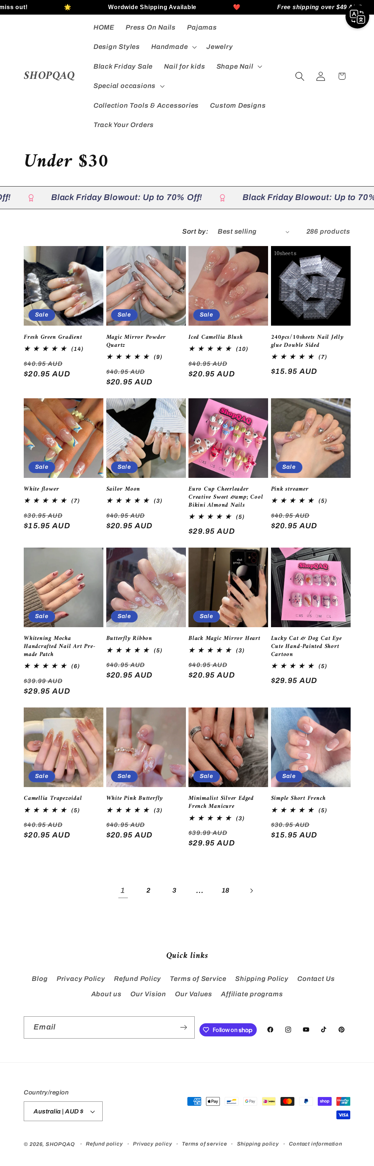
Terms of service (204, 1144)
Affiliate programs (252, 994)
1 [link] (123, 890)
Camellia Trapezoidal (53, 799)
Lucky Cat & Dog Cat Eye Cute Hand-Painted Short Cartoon (306, 647)
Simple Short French (298, 799)
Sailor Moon (123, 490)
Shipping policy (258, 1144)
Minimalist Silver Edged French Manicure (221, 803)
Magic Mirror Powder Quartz (136, 342)
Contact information (315, 1144)
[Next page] (251, 890)
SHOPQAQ (60, 1144)
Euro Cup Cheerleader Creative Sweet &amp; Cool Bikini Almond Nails (225, 498)
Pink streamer (290, 490)
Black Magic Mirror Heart (224, 639)
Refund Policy (137, 978)
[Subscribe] (183, 1027)
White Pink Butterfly (134, 799)
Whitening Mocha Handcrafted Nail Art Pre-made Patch (60, 647)
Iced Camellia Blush (215, 338)
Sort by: (195, 231)
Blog (39, 978)
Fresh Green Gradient (53, 338)
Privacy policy (152, 1144)
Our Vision (148, 994)
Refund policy (104, 1144)
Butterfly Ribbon (129, 639)
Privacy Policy (81, 978)
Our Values (193, 994)
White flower (41, 490)
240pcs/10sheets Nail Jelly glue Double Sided (307, 342)
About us (106, 994)
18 (226, 890)
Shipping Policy (262, 978)
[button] (173, 47)
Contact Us (316, 978)
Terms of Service (198, 978)
